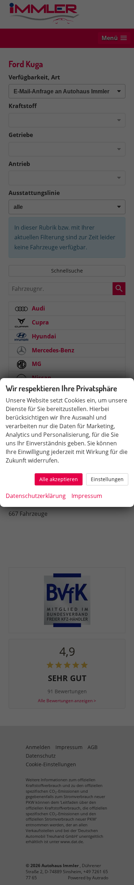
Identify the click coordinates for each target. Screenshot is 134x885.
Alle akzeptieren (58, 479)
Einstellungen (107, 479)
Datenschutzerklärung (36, 496)
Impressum (86, 496)
